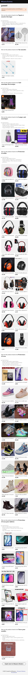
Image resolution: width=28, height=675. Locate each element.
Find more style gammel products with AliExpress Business (12, 9)
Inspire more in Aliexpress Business (14, 663)
